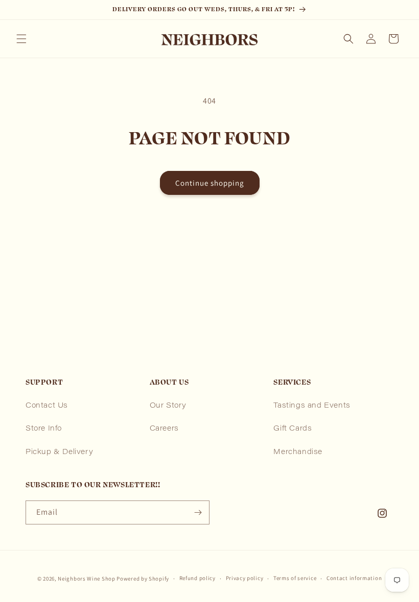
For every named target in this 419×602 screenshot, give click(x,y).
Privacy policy (245, 578)
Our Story (168, 406)
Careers (164, 429)
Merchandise (297, 452)
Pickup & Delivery (59, 452)
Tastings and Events (311, 406)
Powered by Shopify (143, 578)
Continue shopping (209, 183)
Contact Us (47, 406)
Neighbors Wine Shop (86, 578)
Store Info (44, 429)
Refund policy (197, 578)
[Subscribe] (198, 512)
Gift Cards (292, 429)
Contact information (354, 578)
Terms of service (294, 578)
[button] (21, 39)
